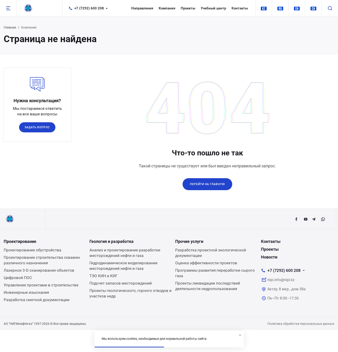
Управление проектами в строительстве (41, 285)
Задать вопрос (37, 127)
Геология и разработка (111, 241)
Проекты (188, 8)
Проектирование (20, 241)
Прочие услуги (189, 241)
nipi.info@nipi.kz (281, 280)
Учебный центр (213, 8)
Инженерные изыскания (26, 292)
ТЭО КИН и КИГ (103, 275)
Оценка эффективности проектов (206, 263)
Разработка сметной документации (36, 299)
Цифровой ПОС (18, 277)
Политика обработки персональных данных (300, 324)
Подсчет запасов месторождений (120, 283)
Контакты (240, 8)
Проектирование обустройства (32, 250)
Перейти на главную (207, 184)
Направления (142, 8)
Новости (269, 257)
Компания (167, 8)
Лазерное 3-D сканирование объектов (39, 270)
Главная (10, 27)
